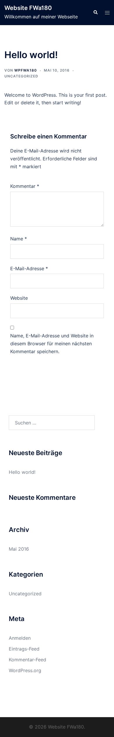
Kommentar (24, 186)
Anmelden (20, 638)
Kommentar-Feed (27, 660)
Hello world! (22, 472)
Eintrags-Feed (24, 649)
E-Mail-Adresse (29, 268)
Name (18, 239)
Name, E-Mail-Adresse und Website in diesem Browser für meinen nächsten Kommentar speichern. (52, 343)
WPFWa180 (25, 70)
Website (19, 298)
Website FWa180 (28, 7)
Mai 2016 (19, 549)
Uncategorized (21, 76)
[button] (95, 12)
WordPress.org (25, 670)
